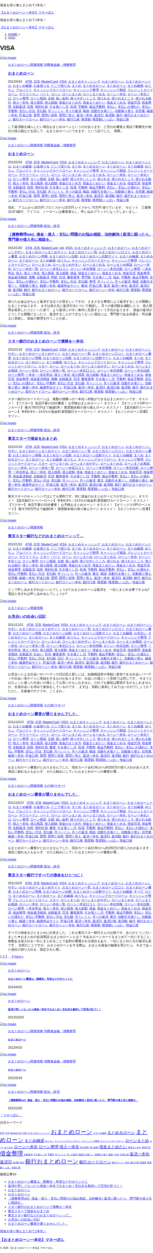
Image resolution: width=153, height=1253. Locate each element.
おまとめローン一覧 (83, 252)
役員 (73, 106)
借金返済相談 (17, 277)
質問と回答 (49, 115)
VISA (63, 81)
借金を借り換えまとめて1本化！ (23, 1231)
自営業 (140, 111)
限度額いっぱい (103, 119)
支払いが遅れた (129, 106)
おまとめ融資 (22, 85)
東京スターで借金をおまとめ (32, 438)
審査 (52, 747)
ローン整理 (21, 98)
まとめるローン (94, 85)
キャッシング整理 (86, 90)
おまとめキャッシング (84, 81)
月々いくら (56, 111)
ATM (28, 81)
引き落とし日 (59, 106)
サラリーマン (28, 94)
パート (44, 94)
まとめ (76, 85)
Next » (19, 956)
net (61, 248)
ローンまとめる (94, 94)
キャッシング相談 (113, 90)
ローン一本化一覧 (25, 269)
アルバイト (24, 90)
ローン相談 (38, 98)
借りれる (103, 98)
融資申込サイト (68, 285)
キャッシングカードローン (52, 90)
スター (43, 366)
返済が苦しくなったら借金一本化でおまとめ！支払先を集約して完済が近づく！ (54, 1009)
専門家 (86, 277)
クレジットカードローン (30, 900)
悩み (116, 277)
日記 (60, 658)
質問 (36, 115)
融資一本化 (48, 285)
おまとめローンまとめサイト (46, 252)
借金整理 (143, 273)
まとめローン (116, 85)
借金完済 (134, 102)
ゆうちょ (63, 260)
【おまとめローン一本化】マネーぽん (27, 12)
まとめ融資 (135, 85)
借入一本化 (21, 102)
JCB (36, 81)
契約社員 (41, 106)
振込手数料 (97, 106)
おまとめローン (21, 73)
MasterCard (49, 81)
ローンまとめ (71, 94)
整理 (92, 281)
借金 (73, 273)
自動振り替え (124, 111)
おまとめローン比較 (63, 256)
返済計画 (113, 387)
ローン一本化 (116, 94)
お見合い (140, 633)
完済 (62, 277)
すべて (138, 891)
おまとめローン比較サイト (99, 256)
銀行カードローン (25, 119)
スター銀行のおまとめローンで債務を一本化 (46, 341)
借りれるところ (123, 98)
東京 (100, 480)
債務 (32, 277)
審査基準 (73, 277)
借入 (19, 273)
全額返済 (19, 106)
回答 (30, 106)
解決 (84, 285)
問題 (54, 277)
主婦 (51, 98)
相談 (86, 111)
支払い (111, 106)
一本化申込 (45, 375)
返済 (107, 285)
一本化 (30, 375)
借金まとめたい (94, 102)
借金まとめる (116, 102)
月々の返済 (73, 111)
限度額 (86, 119)
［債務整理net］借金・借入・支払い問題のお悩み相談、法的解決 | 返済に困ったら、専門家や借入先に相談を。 (73, 1100)
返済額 (110, 115)
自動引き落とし (102, 111)
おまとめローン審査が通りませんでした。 (44, 714)
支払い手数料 (49, 281)
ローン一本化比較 (110, 269)
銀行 (119, 115)
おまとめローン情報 (33, 256)
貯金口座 (25, 115)
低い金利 (62, 98)
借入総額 (51, 102)
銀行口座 (73, 119)
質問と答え (67, 115)
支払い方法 (27, 111)
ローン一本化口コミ (54, 269)
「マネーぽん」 (11, 1115)
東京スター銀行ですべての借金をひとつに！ (46, 875)
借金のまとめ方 (70, 102)
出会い (38, 654)
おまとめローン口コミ (115, 252)
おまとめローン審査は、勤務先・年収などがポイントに (40, 978)
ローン (56, 94)
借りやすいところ (83, 98)
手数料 (83, 106)
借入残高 (36, 102)
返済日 (99, 115)
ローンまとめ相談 (119, 264)
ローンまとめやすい (67, 264)
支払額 (41, 111)
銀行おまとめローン (46, 290)
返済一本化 (84, 115)
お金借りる (41, 85)
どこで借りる (60, 85)
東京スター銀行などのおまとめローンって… (46, 536)
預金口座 (122, 119)
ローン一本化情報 (83, 269)
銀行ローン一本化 (52, 119)
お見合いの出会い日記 (27, 616)
